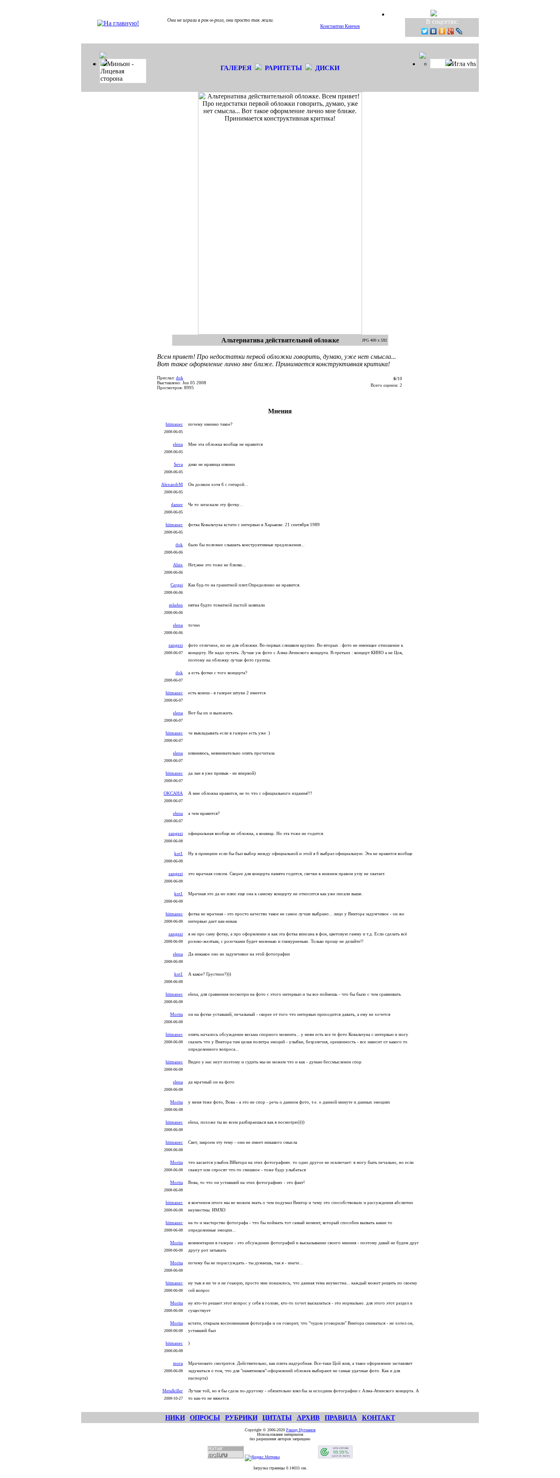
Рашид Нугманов (301, 1430)
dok (179, 377)
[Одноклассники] (442, 31)
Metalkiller (172, 1390)
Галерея (236, 67)
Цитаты (277, 1417)
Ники (175, 1417)
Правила (341, 1417)
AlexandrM (172, 484)
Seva (178, 464)
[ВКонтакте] (433, 31)
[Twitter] (425, 31)
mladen (176, 604)
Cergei (177, 584)
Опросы (205, 1417)
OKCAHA (173, 793)
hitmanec (174, 424)
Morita (176, 1014)
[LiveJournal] (459, 31)
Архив (308, 1417)
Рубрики (241, 1417)
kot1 (178, 853)
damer (177, 504)
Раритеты (283, 67)
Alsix (178, 564)
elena (178, 444)
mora (178, 1363)
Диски (327, 67)
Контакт (378, 1417)
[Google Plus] (450, 31)
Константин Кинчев (340, 26)
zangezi (175, 645)
